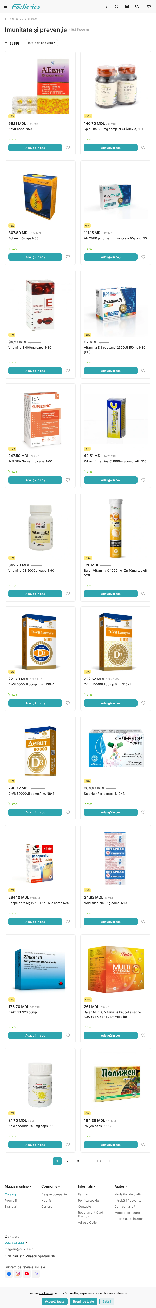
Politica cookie (88, 1200)
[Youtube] (27, 1274)
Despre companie (54, 1194)
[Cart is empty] (148, 6)
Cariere (46, 1206)
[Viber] (36, 1274)
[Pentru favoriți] (68, 147)
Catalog (10, 1194)
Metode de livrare (127, 1213)
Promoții (11, 1200)
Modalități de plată (128, 1194)
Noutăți (46, 1200)
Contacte (84, 1206)
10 (99, 1161)
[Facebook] (9, 1274)
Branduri (11, 1206)
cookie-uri (46, 1293)
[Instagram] (18, 1274)
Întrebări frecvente (128, 1200)
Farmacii (84, 1194)
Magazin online (17, 1186)
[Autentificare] (127, 6)
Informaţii (85, 1186)
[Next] (109, 1161)
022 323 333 (14, 1243)
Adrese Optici (88, 1222)
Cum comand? (125, 1206)
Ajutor (119, 1186)
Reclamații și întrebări (130, 1219)
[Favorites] (137, 6)
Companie (49, 1186)
